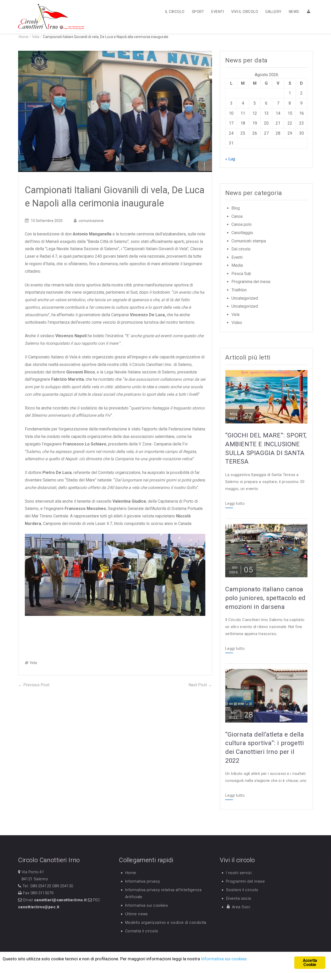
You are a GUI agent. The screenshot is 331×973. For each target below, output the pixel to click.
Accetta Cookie (310, 962)
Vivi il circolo (244, 12)
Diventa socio (238, 898)
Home (130, 872)
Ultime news (136, 914)
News (294, 12)
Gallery (273, 12)
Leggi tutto (235, 504)
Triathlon (239, 289)
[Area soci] (306, 11)
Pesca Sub (241, 273)
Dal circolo (241, 249)
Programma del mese (250, 281)
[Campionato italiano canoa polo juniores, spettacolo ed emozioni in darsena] (266, 550)
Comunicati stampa (248, 241)
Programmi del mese (245, 881)
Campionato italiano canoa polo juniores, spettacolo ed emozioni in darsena (265, 598)
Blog (235, 208)
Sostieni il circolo (242, 890)
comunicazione (91, 221)
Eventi (217, 12)
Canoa (237, 216)
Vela (35, 37)
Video (236, 322)
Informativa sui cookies (146, 905)
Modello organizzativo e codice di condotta (165, 922)
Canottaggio (242, 232)
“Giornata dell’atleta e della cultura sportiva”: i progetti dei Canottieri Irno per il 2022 (264, 747)
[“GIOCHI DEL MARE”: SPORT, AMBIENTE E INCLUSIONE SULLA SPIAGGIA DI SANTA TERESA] (266, 396)
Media (237, 265)
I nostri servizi (239, 872)
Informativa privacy (142, 881)
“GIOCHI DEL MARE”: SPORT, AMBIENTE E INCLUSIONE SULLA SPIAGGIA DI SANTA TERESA (266, 448)
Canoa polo (241, 224)
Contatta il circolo (141, 931)
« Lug (230, 158)
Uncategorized (244, 298)
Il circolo (175, 12)
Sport (198, 12)
